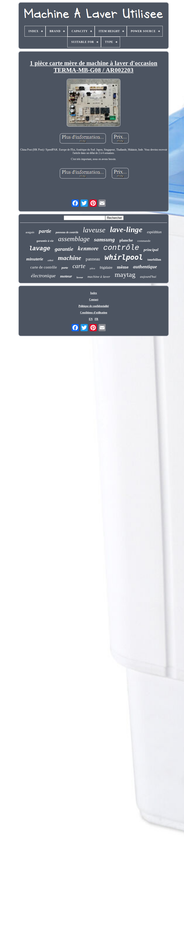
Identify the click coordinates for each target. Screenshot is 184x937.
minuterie (34, 259)
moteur (66, 276)
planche (126, 240)
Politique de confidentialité (94, 306)
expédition (154, 232)
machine (69, 257)
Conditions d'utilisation (93, 312)
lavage (39, 248)
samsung (104, 239)
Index (93, 293)
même (123, 266)
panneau (93, 259)
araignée (30, 232)
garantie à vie (45, 240)
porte (64, 267)
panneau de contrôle (67, 232)
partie (45, 231)
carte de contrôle (43, 267)
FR (96, 319)
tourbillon (154, 259)
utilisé (50, 260)
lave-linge (126, 229)
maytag (125, 274)
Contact (93, 299)
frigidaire (106, 267)
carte (78, 265)
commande (144, 240)
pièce (92, 268)
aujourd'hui (148, 276)
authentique (145, 266)
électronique (43, 275)
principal (151, 250)
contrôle (121, 248)
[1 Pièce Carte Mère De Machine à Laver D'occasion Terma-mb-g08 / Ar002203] (93, 103)
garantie (64, 249)
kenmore (88, 248)
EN (91, 319)
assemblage (74, 238)
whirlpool (124, 257)
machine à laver (99, 276)
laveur (80, 277)
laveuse (94, 230)
